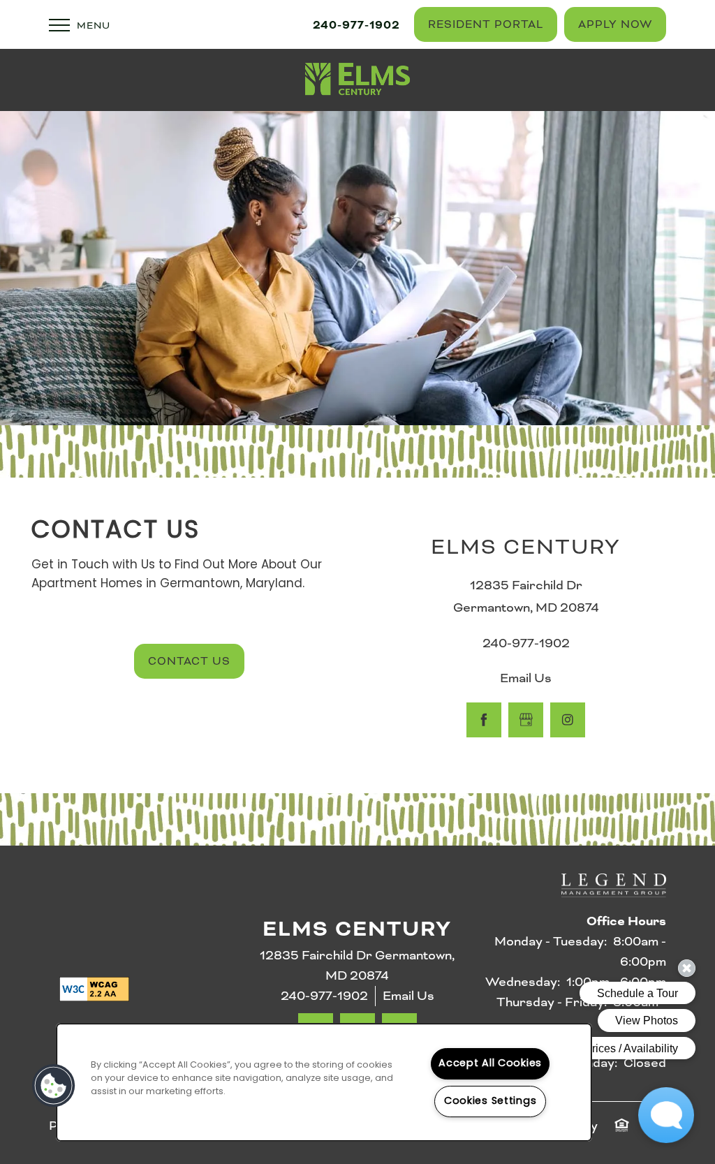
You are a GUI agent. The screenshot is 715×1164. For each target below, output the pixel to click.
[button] (485, 24)
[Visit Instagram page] (567, 719)
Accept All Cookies (490, 1064)
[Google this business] (525, 719)
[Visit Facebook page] (483, 719)
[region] (324, 1082)
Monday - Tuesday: (550, 941)
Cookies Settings (490, 1101)
